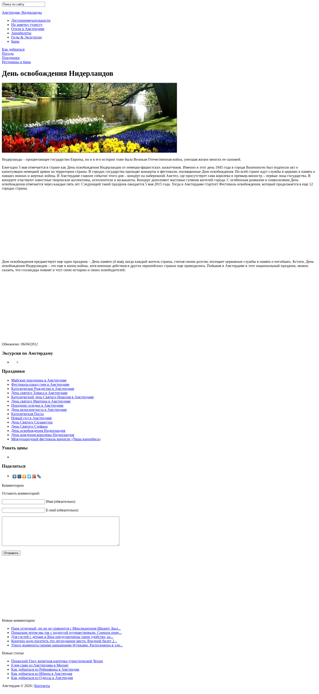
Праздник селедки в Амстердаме (37, 405)
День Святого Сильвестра (32, 422)
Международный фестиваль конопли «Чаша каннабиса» (56, 439)
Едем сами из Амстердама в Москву (40, 665)
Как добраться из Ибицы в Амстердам (41, 674)
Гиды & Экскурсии (26, 37)
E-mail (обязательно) (62, 510)
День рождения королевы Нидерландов (42, 435)
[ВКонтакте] (14, 476)
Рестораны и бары (16, 62)
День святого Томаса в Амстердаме (39, 393)
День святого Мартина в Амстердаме (41, 401)
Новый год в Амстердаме (31, 418)
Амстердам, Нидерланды (22, 12)
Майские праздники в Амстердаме (39, 380)
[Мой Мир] (19, 476)
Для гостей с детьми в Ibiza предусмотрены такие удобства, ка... (62, 637)
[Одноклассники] (24, 476)
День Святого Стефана (29, 426)
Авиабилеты (21, 33)
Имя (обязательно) (60, 501)
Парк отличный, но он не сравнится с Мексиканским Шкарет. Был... (66, 628)
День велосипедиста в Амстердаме (39, 410)
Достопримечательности (30, 20)
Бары (15, 41)
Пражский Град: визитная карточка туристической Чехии (57, 661)
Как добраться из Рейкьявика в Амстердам (45, 669)
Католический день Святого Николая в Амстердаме (52, 397)
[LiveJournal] (39, 476)
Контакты (42, 686)
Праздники (11, 58)
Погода (8, 54)
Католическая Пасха (27, 414)
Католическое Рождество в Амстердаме (42, 389)
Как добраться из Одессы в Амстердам (42, 678)
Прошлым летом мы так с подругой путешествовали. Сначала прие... (66, 633)
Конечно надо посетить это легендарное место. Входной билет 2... (64, 641)
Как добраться (13, 49)
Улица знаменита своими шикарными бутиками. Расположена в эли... (67, 645)
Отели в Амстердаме (27, 29)
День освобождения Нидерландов (38, 431)
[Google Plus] (34, 476)
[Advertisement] (159, 223)
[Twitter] (29, 476)
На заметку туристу (27, 25)
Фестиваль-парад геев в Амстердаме (40, 384)
